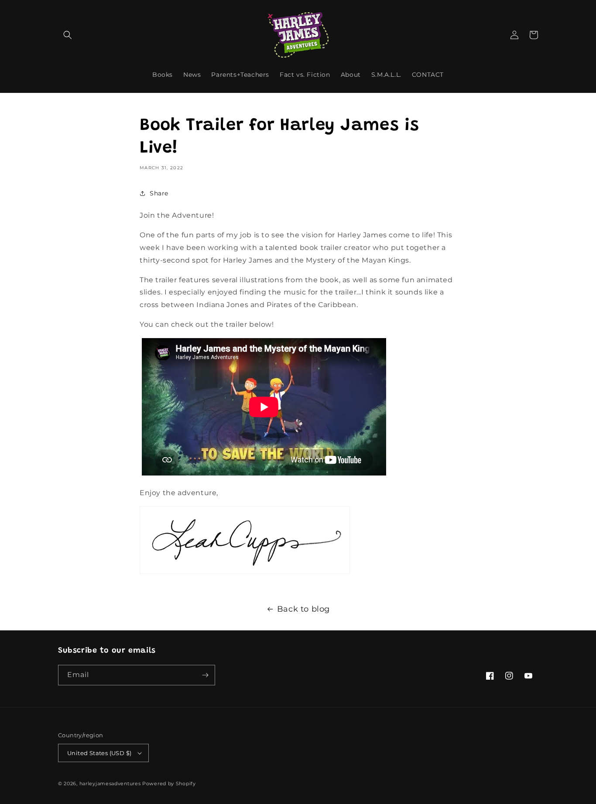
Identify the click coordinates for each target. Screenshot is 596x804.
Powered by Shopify (169, 783)
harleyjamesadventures (110, 783)
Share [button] (159, 193)
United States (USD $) (99, 752)
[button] (67, 34)
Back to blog (303, 609)
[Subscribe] (205, 675)
